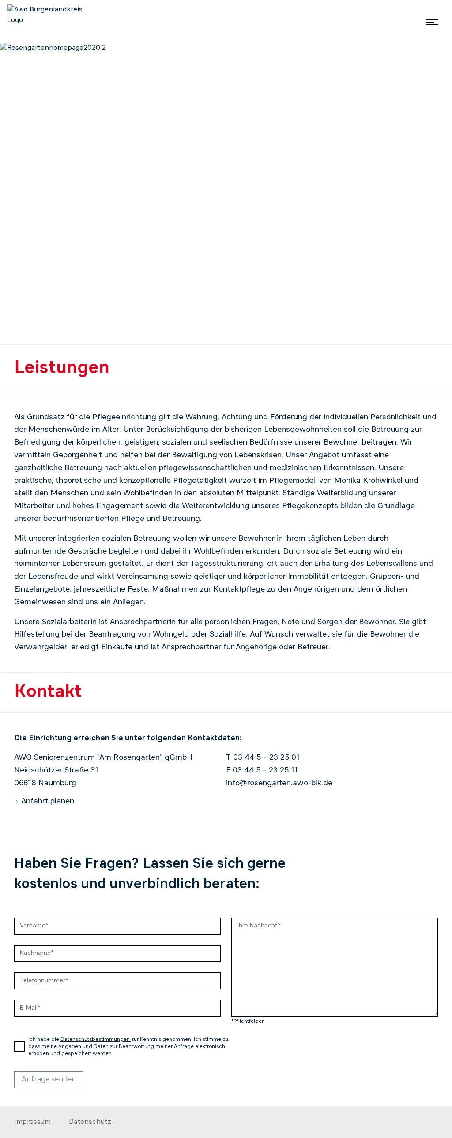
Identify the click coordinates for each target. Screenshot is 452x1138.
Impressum (32, 1122)
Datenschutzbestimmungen (95, 1039)
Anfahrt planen (47, 801)
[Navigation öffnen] (432, 21)
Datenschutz (90, 1122)
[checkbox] (19, 1046)
